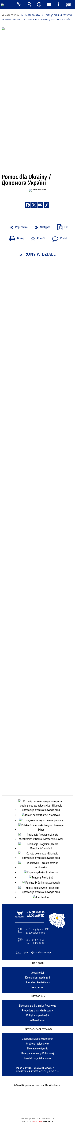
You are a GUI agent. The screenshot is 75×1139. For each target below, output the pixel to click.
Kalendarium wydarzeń (37, 977)
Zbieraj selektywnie (37, 1048)
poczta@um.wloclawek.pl (37, 952)
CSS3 (37, 1108)
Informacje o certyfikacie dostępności (37, 1096)
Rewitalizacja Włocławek (37, 1058)
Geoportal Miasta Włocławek (37, 1038)
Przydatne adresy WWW (38, 1029)
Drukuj (15, 237)
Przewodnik (38, 996)
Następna (41, 226)
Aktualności (37, 972)
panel (68, 4)
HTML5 (32, 1108)
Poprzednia (17, 226)
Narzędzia (39, 4)
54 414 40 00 (38, 939)
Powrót (36, 237)
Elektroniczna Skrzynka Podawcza (37, 1005)
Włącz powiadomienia (19, 4)
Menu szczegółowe (58, 4)
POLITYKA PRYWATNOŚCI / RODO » (37, 1071)
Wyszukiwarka (29, 4)
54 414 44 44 (38, 943)
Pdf (61, 226)
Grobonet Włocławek (37, 1043)
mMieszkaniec (37, 1020)
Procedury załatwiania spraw (37, 1010)
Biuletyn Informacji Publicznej (37, 1053)
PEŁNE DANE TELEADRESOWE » (35, 1067)
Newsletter (37, 987)
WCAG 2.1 (48, 1108)
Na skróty (38, 963)
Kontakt (59, 237)
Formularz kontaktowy (37, 982)
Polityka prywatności (37, 1015)
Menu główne (48, 4)
